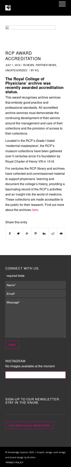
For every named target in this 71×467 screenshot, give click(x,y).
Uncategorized (16, 70)
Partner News (46, 65)
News (30, 65)
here (35, 209)
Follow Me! (36, 375)
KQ (37, 70)
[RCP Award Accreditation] (30, 36)
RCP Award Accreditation (23, 55)
